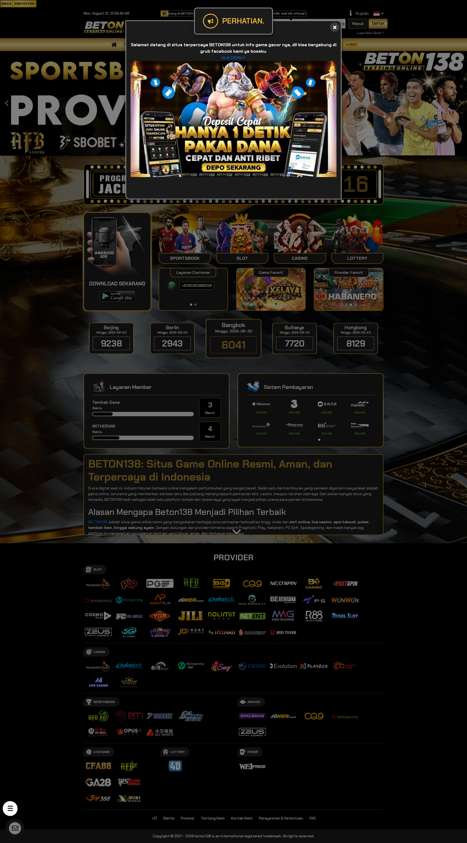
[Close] (334, 27)
